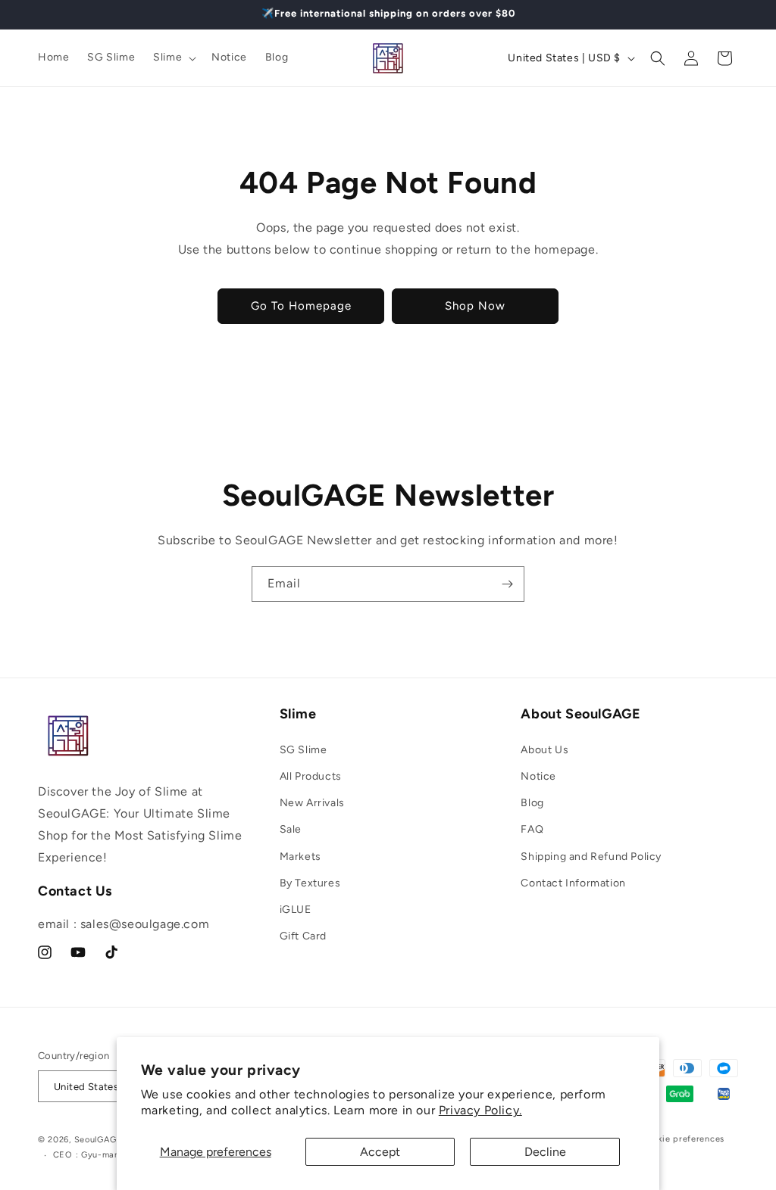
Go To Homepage (301, 306)
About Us (544, 749)
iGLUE (295, 909)
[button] (173, 57)
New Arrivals (312, 802)
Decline (545, 1152)
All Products (311, 776)
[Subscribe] (507, 584)
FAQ (532, 829)
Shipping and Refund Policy (591, 856)
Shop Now (475, 306)
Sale (291, 829)
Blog (532, 802)
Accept (380, 1152)
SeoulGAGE (98, 1140)
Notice (538, 776)
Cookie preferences (682, 1139)
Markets (300, 856)
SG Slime (303, 749)
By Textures (310, 883)
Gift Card (303, 936)
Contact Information (573, 883)
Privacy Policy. (480, 1110)
